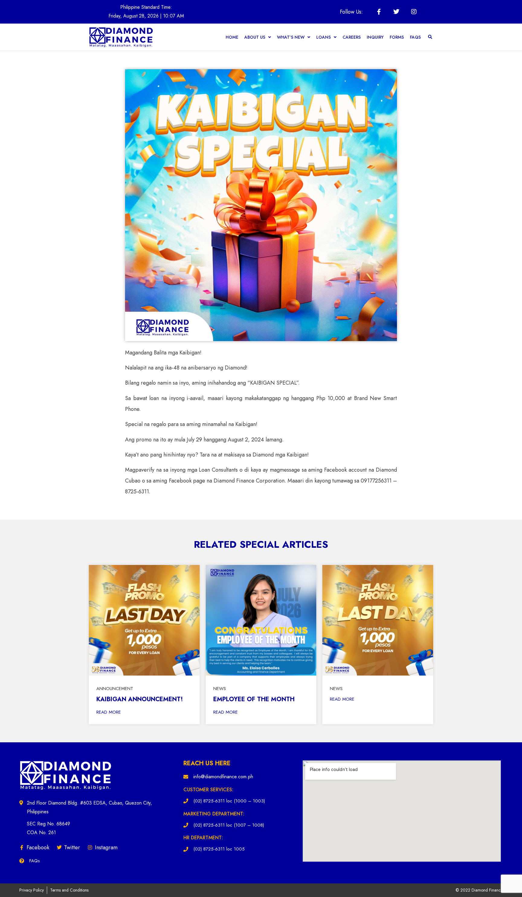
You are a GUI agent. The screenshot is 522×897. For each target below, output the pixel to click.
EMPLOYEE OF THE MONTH (254, 699)
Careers (352, 37)
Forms (397, 37)
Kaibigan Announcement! (139, 699)
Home (232, 37)
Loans (323, 37)
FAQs (415, 37)
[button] (430, 37)
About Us (254, 37)
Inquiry (375, 37)
